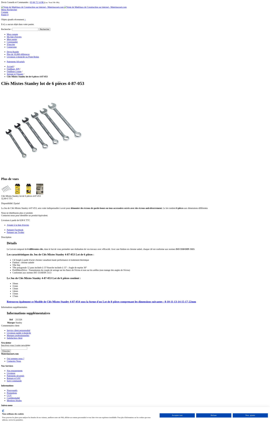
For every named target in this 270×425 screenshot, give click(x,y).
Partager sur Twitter (15, 232)
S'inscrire (11, 44)
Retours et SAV (14, 378)
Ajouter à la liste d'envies (18, 225)
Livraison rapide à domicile (19, 333)
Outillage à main (14, 71)
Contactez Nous (14, 361)
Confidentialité (13, 398)
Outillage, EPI (13, 69)
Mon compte (12, 34)
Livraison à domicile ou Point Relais (23, 57)
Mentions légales (14, 400)
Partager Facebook (15, 230)
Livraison (11, 373)
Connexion (12, 47)
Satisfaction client (14, 338)
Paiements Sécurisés (16, 61)
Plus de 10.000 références (18, 54)
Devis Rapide (13, 52)
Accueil (10, 66)
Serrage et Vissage (15, 74)
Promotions (12, 393)
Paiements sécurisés (15, 376)
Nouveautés (12, 390)
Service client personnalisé (18, 330)
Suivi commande (14, 381)
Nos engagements (14, 370)
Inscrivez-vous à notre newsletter (15, 345)
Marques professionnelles (18, 335)
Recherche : (6, 29)
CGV (9, 395)
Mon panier (12, 39)
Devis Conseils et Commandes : (15, 2)
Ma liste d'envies (14, 37)
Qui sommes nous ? (15, 358)
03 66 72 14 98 (37, 2)
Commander (12, 42)
